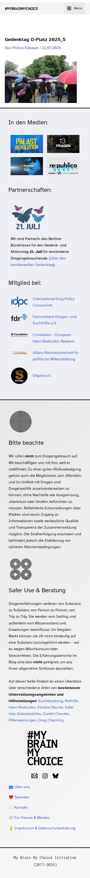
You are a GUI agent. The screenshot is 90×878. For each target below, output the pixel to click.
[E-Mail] (34, 776)
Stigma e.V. (42, 375)
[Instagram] (45, 776)
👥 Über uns (19, 787)
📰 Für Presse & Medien (29, 817)
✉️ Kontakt (18, 807)
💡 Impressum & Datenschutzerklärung (42, 828)
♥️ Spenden (19, 797)
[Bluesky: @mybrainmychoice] (56, 776)
